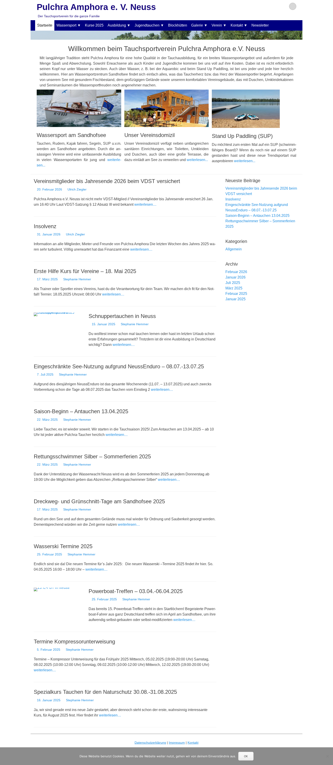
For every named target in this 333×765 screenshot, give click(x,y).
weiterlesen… (145, 204)
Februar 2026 (236, 272)
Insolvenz (45, 226)
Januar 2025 (235, 299)
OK (246, 756)
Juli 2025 (232, 283)
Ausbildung (117, 25)
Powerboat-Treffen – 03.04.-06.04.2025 (136, 591)
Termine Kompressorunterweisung (74, 641)
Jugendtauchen (147, 25)
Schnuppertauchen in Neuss (122, 316)
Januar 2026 (235, 277)
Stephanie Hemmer (77, 279)
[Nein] (327, 756)
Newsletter (260, 25)
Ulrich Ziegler (77, 189)
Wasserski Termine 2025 (63, 546)
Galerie (197, 25)
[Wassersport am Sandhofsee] (79, 108)
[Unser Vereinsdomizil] (166, 108)
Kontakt (237, 25)
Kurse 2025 (94, 25)
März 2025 (233, 288)
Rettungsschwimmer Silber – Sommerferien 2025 (92, 456)
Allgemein (233, 249)
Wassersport (66, 25)
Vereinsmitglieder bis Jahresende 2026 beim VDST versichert (107, 181)
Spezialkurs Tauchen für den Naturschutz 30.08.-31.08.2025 (105, 692)
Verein (217, 25)
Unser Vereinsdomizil (149, 135)
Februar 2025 (236, 294)
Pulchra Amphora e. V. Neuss (96, 7)
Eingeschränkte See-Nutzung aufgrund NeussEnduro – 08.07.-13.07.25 (119, 366)
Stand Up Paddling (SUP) (242, 136)
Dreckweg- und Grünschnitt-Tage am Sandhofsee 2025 (99, 501)
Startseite (44, 25)
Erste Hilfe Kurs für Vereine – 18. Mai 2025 (85, 271)
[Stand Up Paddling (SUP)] (254, 109)
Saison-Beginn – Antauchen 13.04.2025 (81, 411)
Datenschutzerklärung (150, 742)
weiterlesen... (197, 160)
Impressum (177, 742)
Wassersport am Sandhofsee (71, 135)
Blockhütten (177, 25)
